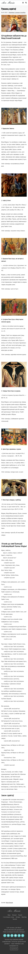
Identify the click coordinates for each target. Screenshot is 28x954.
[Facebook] (4, 935)
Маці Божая (9, 902)
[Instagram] (11, 935)
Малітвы (24, 917)
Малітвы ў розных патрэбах (17, 12)
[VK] (8, 935)
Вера (9, 915)
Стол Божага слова (8, 917)
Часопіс (15, 919)
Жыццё (14, 915)
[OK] (22, 935)
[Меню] (23, 3)
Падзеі (20, 915)
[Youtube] (15, 935)
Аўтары (18, 917)
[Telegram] (19, 935)
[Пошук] (26, 3)
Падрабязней (14, 948)
